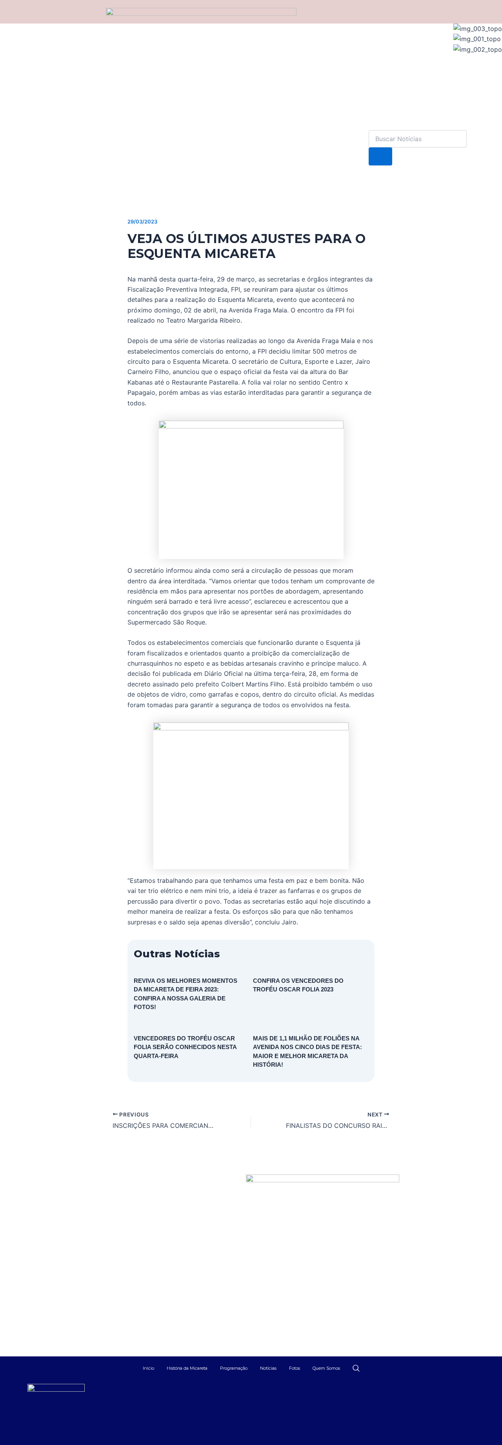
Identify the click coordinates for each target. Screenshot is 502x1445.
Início (148, 1368)
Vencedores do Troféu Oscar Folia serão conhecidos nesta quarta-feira (185, 1047)
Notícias (268, 1368)
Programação (233, 1368)
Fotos (294, 1368)
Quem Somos (326, 1368)
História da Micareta (187, 1368)
